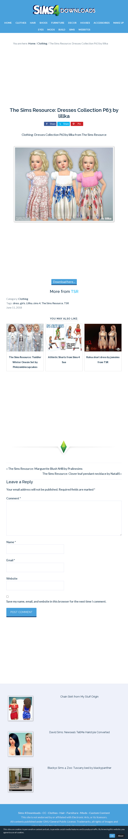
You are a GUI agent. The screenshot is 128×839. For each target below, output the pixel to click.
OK (112, 836)
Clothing (23, 298)
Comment (13, 498)
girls (22, 303)
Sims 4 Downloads (64, 10)
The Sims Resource (52, 303)
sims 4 (36, 303)
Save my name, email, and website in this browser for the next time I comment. (56, 601)
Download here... (64, 282)
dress (16, 303)
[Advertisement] (64, 77)
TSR (74, 291)
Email (10, 560)
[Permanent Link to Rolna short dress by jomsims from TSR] (103, 350)
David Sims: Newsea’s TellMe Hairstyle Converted (79, 732)
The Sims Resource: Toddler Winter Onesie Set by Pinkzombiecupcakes (25, 362)
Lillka (29, 303)
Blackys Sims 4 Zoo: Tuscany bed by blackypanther (79, 767)
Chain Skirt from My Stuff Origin (79, 696)
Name (11, 542)
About (120, 836)
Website (12, 578)
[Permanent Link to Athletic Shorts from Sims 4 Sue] (64, 350)
